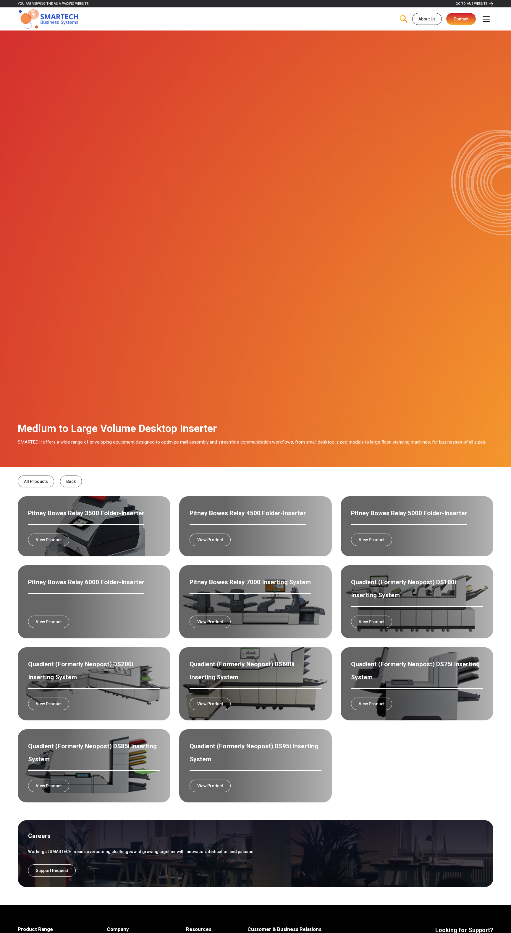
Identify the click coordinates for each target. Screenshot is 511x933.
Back (71, 481)
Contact (461, 19)
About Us (427, 19)
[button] (486, 19)
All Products (36, 481)
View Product (49, 539)
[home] (48, 19)
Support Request (52, 870)
